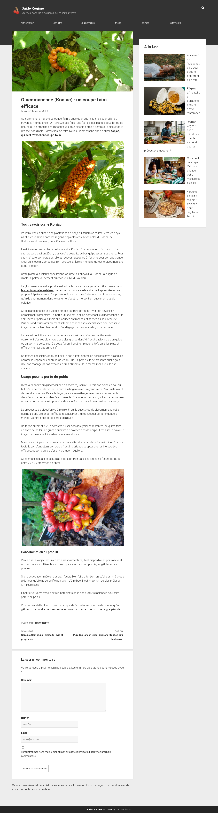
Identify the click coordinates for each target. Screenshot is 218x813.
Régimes (144, 23)
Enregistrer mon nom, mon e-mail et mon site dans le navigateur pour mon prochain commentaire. (66, 754)
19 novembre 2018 (39, 111)
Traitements (174, 23)
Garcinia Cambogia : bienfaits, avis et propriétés (42, 637)
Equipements (88, 23)
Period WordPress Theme (100, 809)
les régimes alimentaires (37, 290)
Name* (25, 717)
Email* (25, 732)
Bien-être (57, 23)
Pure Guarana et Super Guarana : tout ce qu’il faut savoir (98, 637)
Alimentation (27, 23)
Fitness (117, 23)
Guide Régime (32, 8)
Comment (26, 680)
